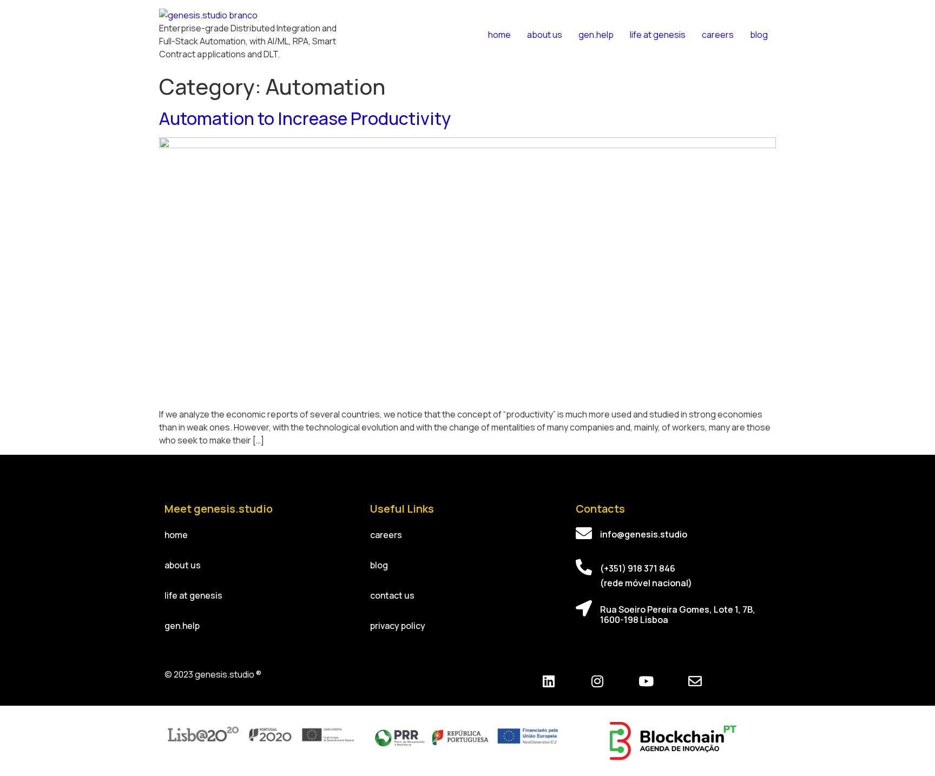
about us (544, 35)
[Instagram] (597, 681)
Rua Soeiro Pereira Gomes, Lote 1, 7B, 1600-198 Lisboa (677, 614)
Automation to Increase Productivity (305, 118)
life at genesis (658, 35)
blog (759, 35)
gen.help (596, 35)
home (499, 35)
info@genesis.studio (643, 534)
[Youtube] (646, 681)
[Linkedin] (548, 681)
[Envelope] (694, 681)
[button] (176, 535)
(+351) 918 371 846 (637, 568)
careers (718, 35)
